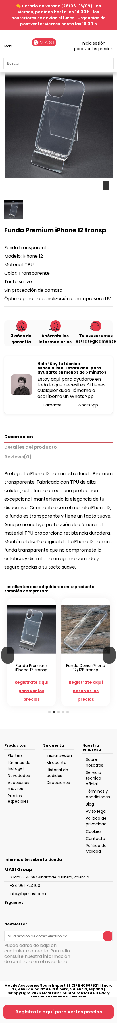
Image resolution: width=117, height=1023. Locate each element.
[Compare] (29, 659)
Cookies (93, 831)
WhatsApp (87, 405)
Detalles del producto (30, 447)
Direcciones (58, 782)
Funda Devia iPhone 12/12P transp (85, 668)
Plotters (15, 755)
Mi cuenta (56, 762)
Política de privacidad (96, 821)
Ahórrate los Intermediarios (55, 338)
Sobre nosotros (94, 762)
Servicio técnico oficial (93, 778)
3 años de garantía (21, 338)
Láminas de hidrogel (19, 765)
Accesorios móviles (18, 785)
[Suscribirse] (107, 936)
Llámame (52, 405)
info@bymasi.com (28, 894)
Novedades (19, 775)
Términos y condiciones (98, 794)
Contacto (95, 838)
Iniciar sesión (59, 755)
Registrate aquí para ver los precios (58, 1012)
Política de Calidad (96, 848)
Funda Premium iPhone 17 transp (31, 668)
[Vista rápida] (34, 659)
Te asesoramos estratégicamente (96, 338)
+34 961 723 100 (25, 885)
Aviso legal (96, 811)
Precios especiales (18, 798)
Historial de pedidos (57, 772)
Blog (90, 804)
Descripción (18, 437)
